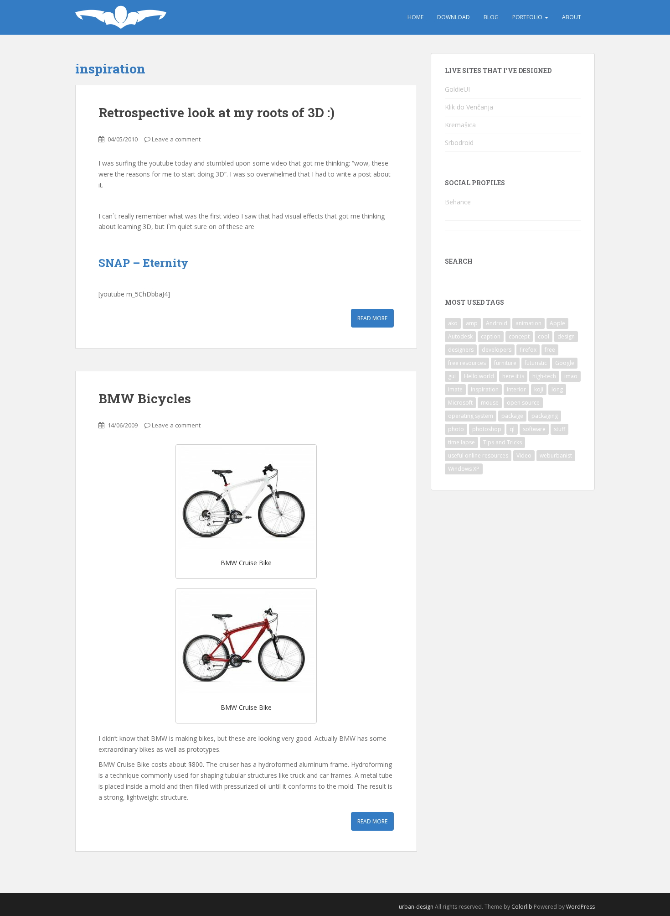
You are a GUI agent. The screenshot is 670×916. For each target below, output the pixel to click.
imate (455, 389)
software (534, 429)
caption (490, 336)
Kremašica (460, 124)
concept (519, 336)
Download (453, 17)
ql (512, 429)
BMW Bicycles (144, 398)
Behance (458, 202)
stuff (559, 429)
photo (456, 429)
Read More (372, 318)
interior (516, 389)
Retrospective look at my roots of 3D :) (216, 112)
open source (523, 402)
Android (496, 323)
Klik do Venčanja (469, 107)
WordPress (580, 907)
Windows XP (463, 469)
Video (523, 455)
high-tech (544, 376)
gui (452, 376)
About (571, 17)
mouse (490, 402)
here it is (513, 376)
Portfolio (528, 17)
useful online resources (478, 455)
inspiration (485, 389)
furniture (505, 363)
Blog (491, 17)
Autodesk (460, 336)
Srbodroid (459, 142)
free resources (467, 363)
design (566, 336)
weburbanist (556, 455)
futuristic (536, 363)
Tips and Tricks (502, 442)
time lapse (461, 442)
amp (472, 323)
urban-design (416, 907)
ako (453, 323)
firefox (528, 350)
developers (496, 350)
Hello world (479, 376)
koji (538, 389)
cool (543, 336)
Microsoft (460, 402)
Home (415, 17)
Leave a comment (176, 139)
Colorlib (521, 907)
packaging (544, 416)
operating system (470, 416)
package (512, 416)
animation (528, 323)
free (550, 350)
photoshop (486, 429)
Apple (557, 323)
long (557, 389)
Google (564, 363)
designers (461, 350)
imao (570, 376)
